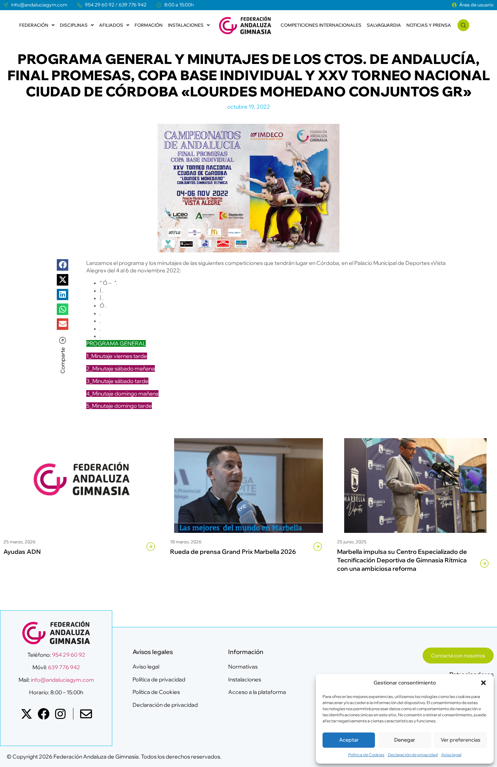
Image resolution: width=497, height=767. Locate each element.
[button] (483, 682)
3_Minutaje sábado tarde (117, 381)
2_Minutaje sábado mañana (120, 368)
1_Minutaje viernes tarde (116, 356)
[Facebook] (43, 714)
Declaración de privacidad (413, 754)
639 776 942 (132, 5)
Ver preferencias (460, 740)
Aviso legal (451, 754)
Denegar (404, 740)
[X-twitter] (26, 714)
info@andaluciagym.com (62, 679)
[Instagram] (60, 714)
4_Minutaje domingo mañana (122, 393)
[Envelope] (86, 714)
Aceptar (349, 740)
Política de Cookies (366, 754)
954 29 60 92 (99, 5)
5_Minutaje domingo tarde (119, 405)
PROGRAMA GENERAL (116, 343)
